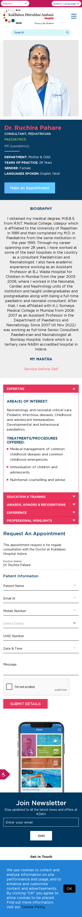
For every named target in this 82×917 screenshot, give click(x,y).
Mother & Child (39, 157)
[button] (15, 3)
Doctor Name (12, 561)
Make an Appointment (29, 188)
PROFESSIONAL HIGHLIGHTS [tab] (29, 520)
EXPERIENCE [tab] (17, 512)
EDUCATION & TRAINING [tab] (26, 496)
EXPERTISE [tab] (15, 388)
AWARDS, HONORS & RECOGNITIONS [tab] (36, 504)
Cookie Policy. (33, 907)
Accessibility (5, 774)
